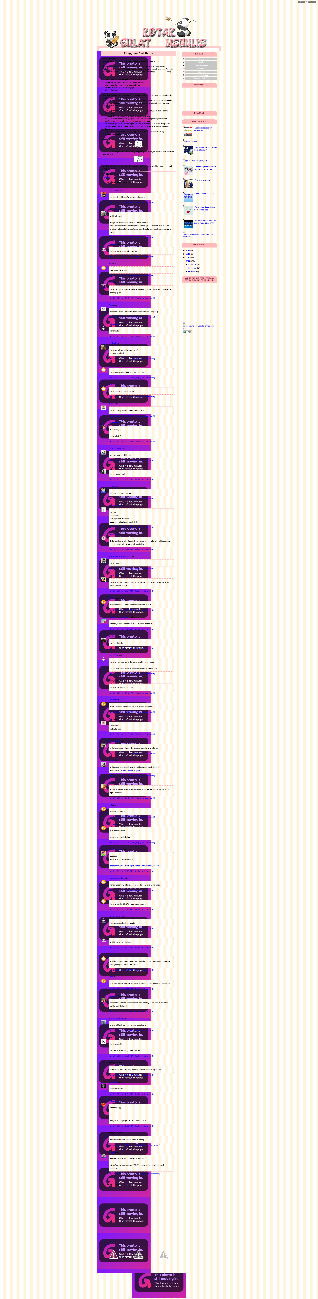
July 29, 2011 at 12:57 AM (122, 416)
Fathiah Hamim (115, 324)
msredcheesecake (116, 878)
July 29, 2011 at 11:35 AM (122, 754)
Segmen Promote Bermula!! (195, 161)
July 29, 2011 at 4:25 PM (121, 970)
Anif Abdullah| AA (116, 1018)
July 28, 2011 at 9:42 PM (121, 238)
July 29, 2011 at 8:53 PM (121, 1075)
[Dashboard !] (311, 3)
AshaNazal (113, 245)
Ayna (111, 305)
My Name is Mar (115, 850)
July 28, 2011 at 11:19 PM (122, 336)
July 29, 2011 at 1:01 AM (121, 461)
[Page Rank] (187, 332)
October (191, 272)
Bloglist (201, 62)
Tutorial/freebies (201, 65)
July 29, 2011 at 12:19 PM (122, 798)
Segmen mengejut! (203, 180)
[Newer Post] (113, 1266)
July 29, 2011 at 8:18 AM (121, 629)
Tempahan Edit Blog (201, 78)
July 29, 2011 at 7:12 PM (121, 1031)
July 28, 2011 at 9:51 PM (121, 257)
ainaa (111, 783)
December (192, 265)
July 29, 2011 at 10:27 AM (122, 693)
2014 (188, 251)
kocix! (111, 467)
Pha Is (111, 760)
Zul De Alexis (114, 576)
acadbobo (113, 636)
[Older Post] (163, 1266)
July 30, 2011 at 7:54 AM (121, 1094)
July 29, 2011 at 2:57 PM (121, 929)
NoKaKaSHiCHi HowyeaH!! (119, 557)
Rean (111, 977)
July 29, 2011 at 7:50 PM (121, 1056)
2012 (188, 258)
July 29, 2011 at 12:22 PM (122, 817)
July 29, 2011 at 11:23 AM (122, 712)
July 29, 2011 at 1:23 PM (121, 871)
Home (201, 59)
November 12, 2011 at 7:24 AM (124, 1145)
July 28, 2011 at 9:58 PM (121, 276)
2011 (188, 261)
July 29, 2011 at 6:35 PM (121, 1011)
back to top (109, 178)
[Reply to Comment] (144, 203)
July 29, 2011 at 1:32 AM (121, 527)
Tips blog (201, 72)
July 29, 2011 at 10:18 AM (122, 674)
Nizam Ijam (113, 1082)
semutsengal (114, 423)
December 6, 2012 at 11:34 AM (124, 1174)
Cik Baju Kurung (115, 448)
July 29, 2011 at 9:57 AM (121, 648)
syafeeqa (112, 487)
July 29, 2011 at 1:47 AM (121, 569)
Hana (111, 264)
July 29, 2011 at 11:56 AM (122, 776)
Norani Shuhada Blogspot (119, 617)
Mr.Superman (114, 1101)
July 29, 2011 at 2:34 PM (121, 910)
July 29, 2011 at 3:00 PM (121, 948)
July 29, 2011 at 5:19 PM (121, 989)
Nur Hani (112, 343)
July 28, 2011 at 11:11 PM (122, 317)
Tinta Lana (113, 700)
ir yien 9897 (113, 655)
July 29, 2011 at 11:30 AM (122, 734)
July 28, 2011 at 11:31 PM (122, 359)
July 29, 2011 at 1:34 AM (121, 550)
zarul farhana (114, 210)
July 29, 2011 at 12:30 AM (122, 397)
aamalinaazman (115, 506)
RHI (110, 805)
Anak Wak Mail (114, 741)
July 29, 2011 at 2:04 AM (121, 591)
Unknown (112, 366)
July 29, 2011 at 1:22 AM (121, 480)
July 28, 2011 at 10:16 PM (122, 298)
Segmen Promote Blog (204, 194)
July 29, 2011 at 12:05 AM (122, 378)
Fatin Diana (113, 534)
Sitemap (201, 69)
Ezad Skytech (114, 190)
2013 (188, 254)
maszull (112, 1152)
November (192, 268)
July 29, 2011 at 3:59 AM (121, 610)
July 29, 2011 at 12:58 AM (122, 441)
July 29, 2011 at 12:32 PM (122, 843)
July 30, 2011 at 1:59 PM (121, 1126)
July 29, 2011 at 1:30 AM (121, 499)
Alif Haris (112, 598)
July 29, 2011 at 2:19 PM (121, 890)
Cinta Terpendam (201, 75)
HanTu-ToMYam (115, 916)
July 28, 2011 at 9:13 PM (121, 203)
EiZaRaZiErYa (114, 996)
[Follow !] (301, 3)
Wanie (111, 283)
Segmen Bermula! (191, 141)
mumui (111, 404)
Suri (110, 936)
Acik (110, 719)
